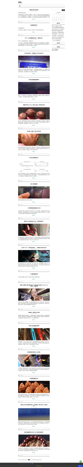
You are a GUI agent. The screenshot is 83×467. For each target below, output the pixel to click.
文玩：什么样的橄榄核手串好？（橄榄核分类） (34, 38)
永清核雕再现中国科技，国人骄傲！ (34, 352)
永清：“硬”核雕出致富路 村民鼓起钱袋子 (58, 27)
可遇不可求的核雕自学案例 (34, 325)
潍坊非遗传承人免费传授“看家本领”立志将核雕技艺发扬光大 (61, 37)
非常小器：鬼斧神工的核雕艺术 (57, 38)
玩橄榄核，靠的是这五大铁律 (34, 312)
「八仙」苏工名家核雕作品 (56, 40)
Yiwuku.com (63, 463)
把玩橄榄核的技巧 (33, 25)
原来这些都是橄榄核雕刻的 (34, 79)
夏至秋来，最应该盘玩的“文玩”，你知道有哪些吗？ (34, 221)
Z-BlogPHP (60, 463)
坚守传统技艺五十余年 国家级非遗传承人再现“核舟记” (60, 32)
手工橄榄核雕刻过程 (34, 274)
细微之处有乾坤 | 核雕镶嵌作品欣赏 (57, 30)
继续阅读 (34, 19)
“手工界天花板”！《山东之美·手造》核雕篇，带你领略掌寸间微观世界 (62, 35)
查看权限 (56, 50)
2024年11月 (58, 12)
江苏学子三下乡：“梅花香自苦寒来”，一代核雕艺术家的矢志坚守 (33, 247)
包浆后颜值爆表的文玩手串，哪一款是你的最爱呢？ (34, 432)
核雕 (19, 76)
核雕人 (20, 2)
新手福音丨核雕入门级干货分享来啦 (34, 131)
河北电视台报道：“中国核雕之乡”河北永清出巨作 (33, 53)
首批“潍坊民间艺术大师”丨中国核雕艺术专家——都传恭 (60, 29)
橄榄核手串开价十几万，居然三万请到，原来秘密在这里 (34, 104)
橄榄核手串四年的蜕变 (34, 9)
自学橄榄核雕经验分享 (34, 378)
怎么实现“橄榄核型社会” (34, 157)
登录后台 (53, 50)
